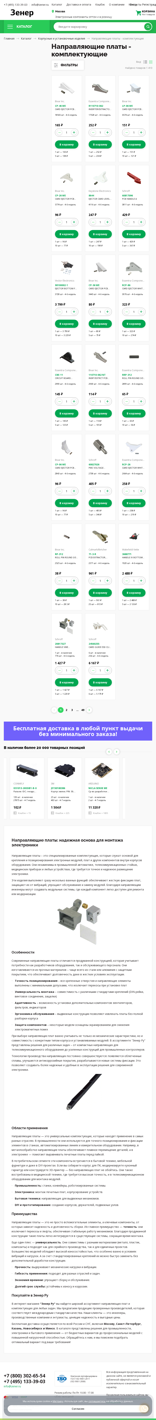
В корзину (67, 144)
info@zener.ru (40, 4)
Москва (60, 11)
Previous (109, 752)
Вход (133, 4)
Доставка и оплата (78, 4)
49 (82, 710)
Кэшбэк (100, 4)
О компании (116, 4)
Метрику (58, 1401)
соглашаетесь (97, 1401)
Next (116, 752)
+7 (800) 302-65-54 (24, 1375)
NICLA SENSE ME (97, 788)
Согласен (78, 1409)
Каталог (57, 4)
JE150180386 (58, 788)
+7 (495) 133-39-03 (15, 4)
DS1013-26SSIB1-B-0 (25, 788)
